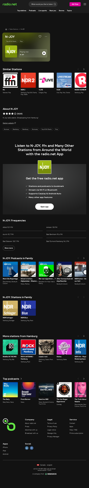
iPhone (5, 447)
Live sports (42, 10)
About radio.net (30, 423)
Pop (21, 41)
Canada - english (46, 465)
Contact (72, 423)
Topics (69, 10)
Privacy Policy (52, 426)
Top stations (21, 10)
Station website (8, 123)
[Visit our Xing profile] (32, 448)
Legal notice (51, 430)
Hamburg (16, 129)
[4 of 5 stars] (12, 113)
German (6, 129)
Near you (52, 10)
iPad (4, 451)
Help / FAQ (73, 430)
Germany (35, 129)
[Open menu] (84, 4)
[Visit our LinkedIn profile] (27, 448)
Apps (71, 426)
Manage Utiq (51, 433)
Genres (61, 10)
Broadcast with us (31, 433)
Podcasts (32, 10)
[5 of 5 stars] (15, 113)
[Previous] (78, 68)
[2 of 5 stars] (6, 113)
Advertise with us (31, 430)
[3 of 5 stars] (9, 113)
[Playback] (44, 53)
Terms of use (52, 423)
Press (27, 426)
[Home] (6, 29)
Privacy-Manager (53, 436)
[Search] (54, 4)
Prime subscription (76, 433)
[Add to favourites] (40, 36)
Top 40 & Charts (11, 41)
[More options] (46, 36)
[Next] (84, 68)
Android (5, 454)
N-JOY (22, 55)
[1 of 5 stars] (4, 113)
